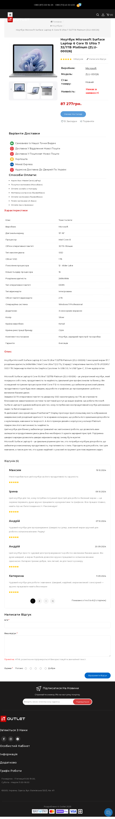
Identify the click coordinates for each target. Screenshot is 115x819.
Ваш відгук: (10, 633)
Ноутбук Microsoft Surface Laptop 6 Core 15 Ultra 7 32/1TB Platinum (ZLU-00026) (57, 30)
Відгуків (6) (11, 461)
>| (52, 601)
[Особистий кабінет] (103, 15)
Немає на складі (73, 114)
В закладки (70, 121)
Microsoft (91, 68)
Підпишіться (82, 702)
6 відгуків (78, 59)
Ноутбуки (57, 26)
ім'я (6, 620)
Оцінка (8, 668)
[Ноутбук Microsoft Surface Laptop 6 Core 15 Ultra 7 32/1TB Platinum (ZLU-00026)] (33, 61)
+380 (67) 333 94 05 (44, 5)
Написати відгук (97, 59)
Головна (57, 21)
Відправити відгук (97, 675)
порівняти (88, 121)
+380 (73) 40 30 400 (65, 5)
